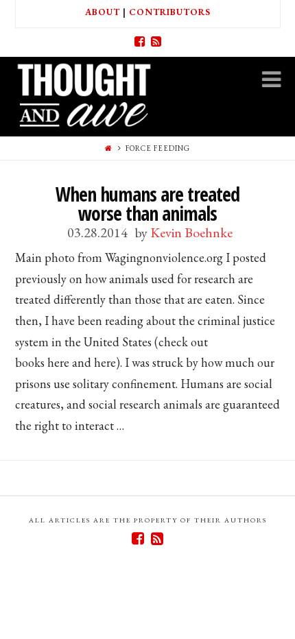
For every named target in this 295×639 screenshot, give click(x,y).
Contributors (170, 12)
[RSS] (156, 42)
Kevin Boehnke (191, 232)
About (102, 12)
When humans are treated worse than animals (147, 203)
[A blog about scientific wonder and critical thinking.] (83, 93)
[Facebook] (139, 42)
